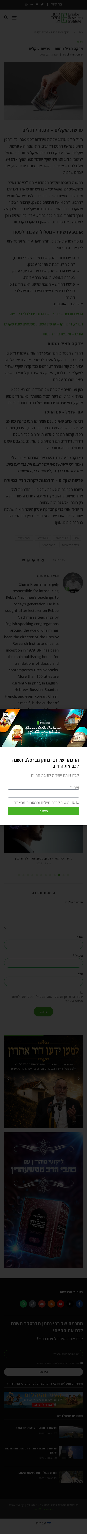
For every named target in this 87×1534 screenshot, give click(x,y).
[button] (6, 714)
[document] (43, 767)
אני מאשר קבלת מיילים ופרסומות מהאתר (44, 802)
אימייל (74, 787)
